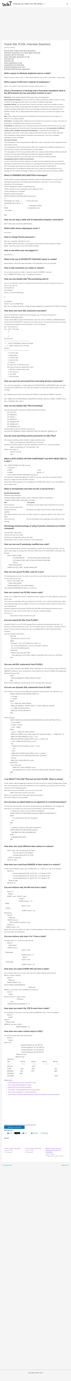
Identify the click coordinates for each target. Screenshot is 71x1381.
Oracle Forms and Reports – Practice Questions (22, 1092)
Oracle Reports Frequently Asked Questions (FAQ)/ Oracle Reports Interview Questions (33, 1094)
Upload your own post (14, 1127)
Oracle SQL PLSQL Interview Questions (19, 1087)
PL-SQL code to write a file (12, 1148)
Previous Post (7, 1165)
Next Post (65, 1165)
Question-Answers (9, 47)
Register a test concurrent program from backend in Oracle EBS (53, 1150)
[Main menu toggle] (67, 4)
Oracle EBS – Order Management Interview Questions (24, 1089)
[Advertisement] (35, 26)
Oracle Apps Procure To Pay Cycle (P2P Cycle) (22, 1082)
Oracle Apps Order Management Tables (19, 1085)
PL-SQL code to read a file (33, 1148)
